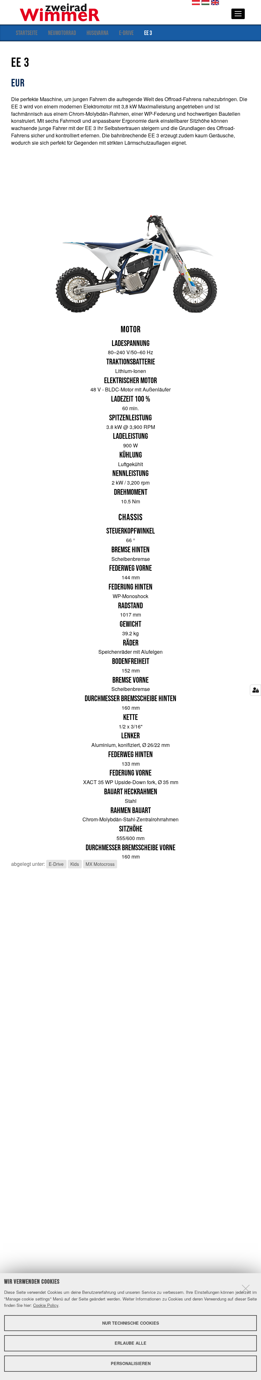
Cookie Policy (45, 1305)
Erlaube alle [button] (130, 1343)
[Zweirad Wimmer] (59, 11)
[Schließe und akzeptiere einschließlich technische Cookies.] (246, 1288)
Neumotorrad (62, 32)
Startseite (27, 32)
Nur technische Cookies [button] (130, 1323)
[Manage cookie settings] (255, 690)
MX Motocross (100, 864)
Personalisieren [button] (131, 1363)
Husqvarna (98, 32)
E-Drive (126, 32)
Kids (74, 864)
